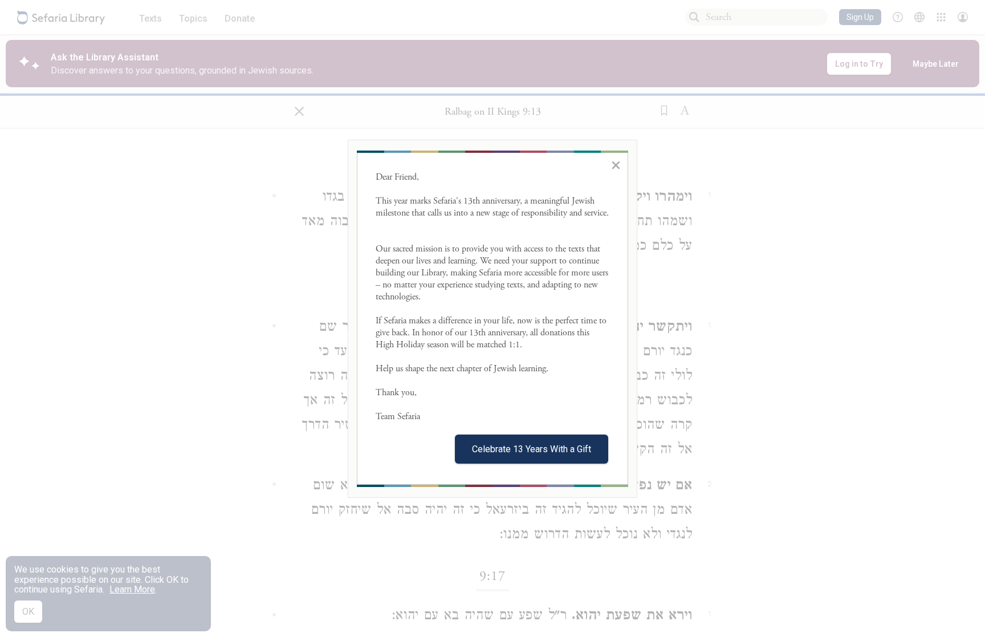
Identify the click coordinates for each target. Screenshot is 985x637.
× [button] (616, 165)
